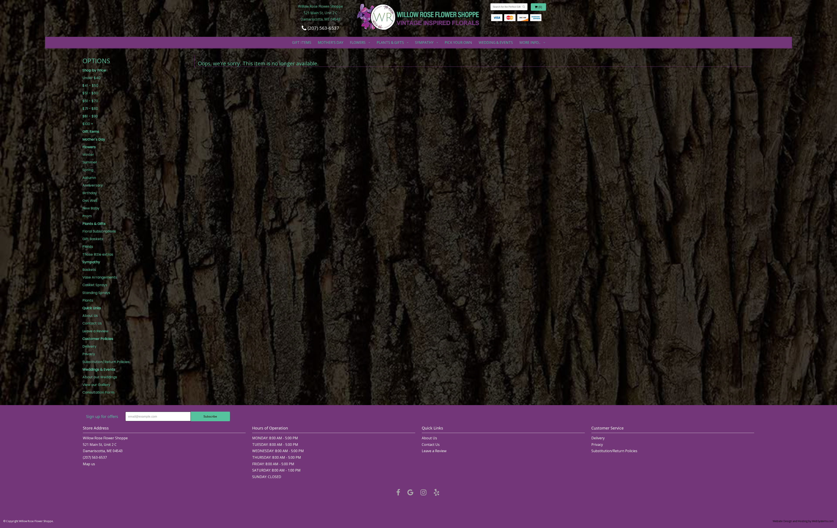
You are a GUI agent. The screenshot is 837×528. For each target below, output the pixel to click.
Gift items (301, 42)
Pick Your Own (458, 42)
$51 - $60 (90, 93)
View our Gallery (96, 384)
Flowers (358, 42)
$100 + (87, 123)
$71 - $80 (90, 108)
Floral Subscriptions (99, 231)
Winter (88, 154)
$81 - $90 (90, 116)
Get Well (89, 200)
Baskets (89, 269)
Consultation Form (98, 392)
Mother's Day (330, 42)
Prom (87, 216)
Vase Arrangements (99, 277)
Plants (87, 246)
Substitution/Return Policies (105, 361)
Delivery (89, 346)
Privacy (88, 354)
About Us (90, 315)
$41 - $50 (90, 85)
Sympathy (424, 42)
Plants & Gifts (390, 42)
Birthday (89, 192)
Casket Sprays (94, 284)
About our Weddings (99, 377)
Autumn (89, 177)
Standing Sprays (96, 292)
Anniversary (92, 185)
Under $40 (91, 77)
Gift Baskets (92, 238)
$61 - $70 (90, 101)
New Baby (90, 208)
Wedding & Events (496, 42)
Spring (87, 169)
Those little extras (97, 254)
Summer (89, 162)
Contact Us (92, 323)
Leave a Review (95, 331)
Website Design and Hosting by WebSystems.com (803, 521)
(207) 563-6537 (322, 28)
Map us (89, 464)
